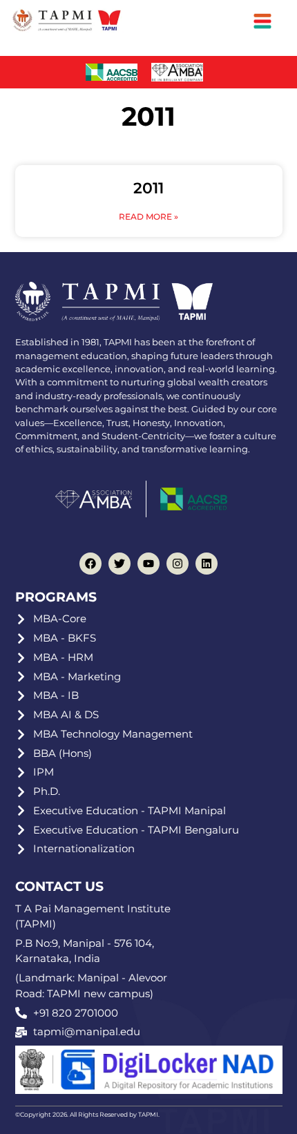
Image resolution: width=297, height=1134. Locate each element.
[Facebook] (90, 563)
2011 (148, 188)
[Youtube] (148, 563)
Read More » (148, 216)
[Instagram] (177, 563)
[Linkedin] (206, 563)
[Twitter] (119, 563)
